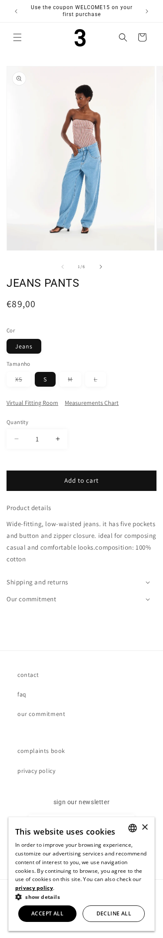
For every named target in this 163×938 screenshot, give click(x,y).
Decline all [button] (113, 913)
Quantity (17, 422)
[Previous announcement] (16, 11)
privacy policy (36, 771)
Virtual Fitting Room (32, 403)
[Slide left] (62, 266)
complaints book (41, 751)
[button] (17, 37)
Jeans (24, 346)
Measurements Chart (92, 403)
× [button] (144, 827)
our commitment (41, 714)
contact (28, 675)
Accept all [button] (47, 913)
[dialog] (81, 874)
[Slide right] (100, 266)
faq (22, 694)
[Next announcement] (146, 11)
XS (23, 381)
